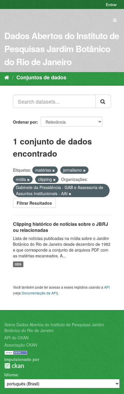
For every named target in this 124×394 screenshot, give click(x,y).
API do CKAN (16, 337)
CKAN (14, 366)
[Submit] (103, 101)
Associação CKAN (20, 345)
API (107, 287)
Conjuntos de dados (41, 77)
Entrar (111, 4)
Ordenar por (25, 122)
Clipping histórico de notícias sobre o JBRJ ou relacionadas (60, 227)
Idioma (11, 374)
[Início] (6, 77)
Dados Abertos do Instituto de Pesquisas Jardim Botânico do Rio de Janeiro (61, 48)
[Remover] (53, 170)
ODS (18, 264)
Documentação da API (39, 292)
